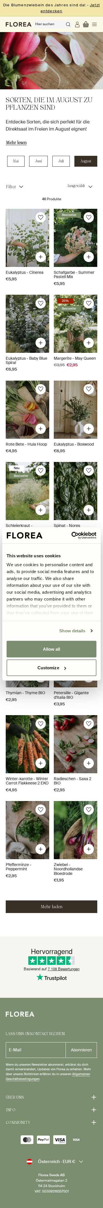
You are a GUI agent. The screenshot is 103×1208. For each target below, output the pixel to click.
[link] (78, 24)
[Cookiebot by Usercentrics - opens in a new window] (72, 535)
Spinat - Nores (67, 525)
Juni (38, 161)
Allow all (51, 648)
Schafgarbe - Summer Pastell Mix (74, 274)
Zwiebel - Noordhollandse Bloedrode (68, 869)
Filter (11, 186)
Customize (48, 667)
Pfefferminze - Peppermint (18, 866)
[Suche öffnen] (68, 24)
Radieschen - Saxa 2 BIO (72, 781)
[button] (86, 24)
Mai (16, 161)
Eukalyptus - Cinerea (24, 272)
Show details (72, 630)
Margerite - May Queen (75, 358)
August (85, 161)
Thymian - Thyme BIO (25, 692)
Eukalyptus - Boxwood (74, 444)
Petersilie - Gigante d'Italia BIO (71, 695)
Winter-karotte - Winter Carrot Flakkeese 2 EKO (27, 781)
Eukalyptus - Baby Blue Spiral (26, 360)
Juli (61, 161)
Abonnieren (81, 1049)
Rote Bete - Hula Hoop (26, 444)
